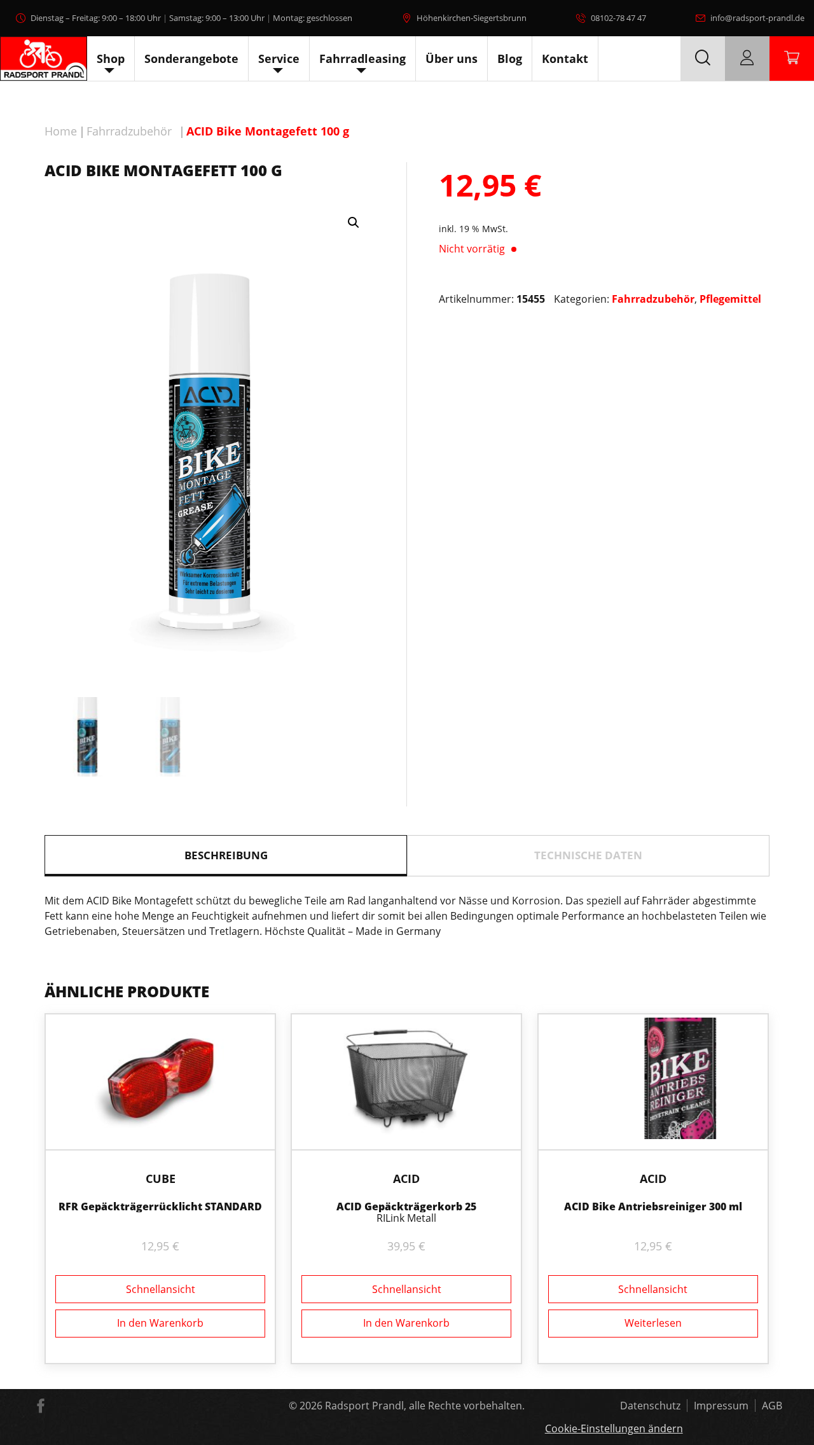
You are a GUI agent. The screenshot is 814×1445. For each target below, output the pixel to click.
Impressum (721, 1406)
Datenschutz (650, 1406)
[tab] (226, 855)
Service (279, 58)
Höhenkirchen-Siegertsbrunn (472, 18)
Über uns (451, 58)
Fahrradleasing (362, 58)
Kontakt (565, 58)
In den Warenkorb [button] (160, 1323)
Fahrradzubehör (129, 131)
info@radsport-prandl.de (757, 18)
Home (61, 131)
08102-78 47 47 (618, 18)
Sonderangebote (191, 58)
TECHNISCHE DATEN (588, 855)
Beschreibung (226, 855)
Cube (161, 1178)
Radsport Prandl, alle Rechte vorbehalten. (425, 1406)
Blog (509, 58)
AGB (772, 1406)
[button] (353, 222)
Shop (111, 58)
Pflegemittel (730, 299)
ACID (406, 1178)
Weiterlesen (653, 1323)
